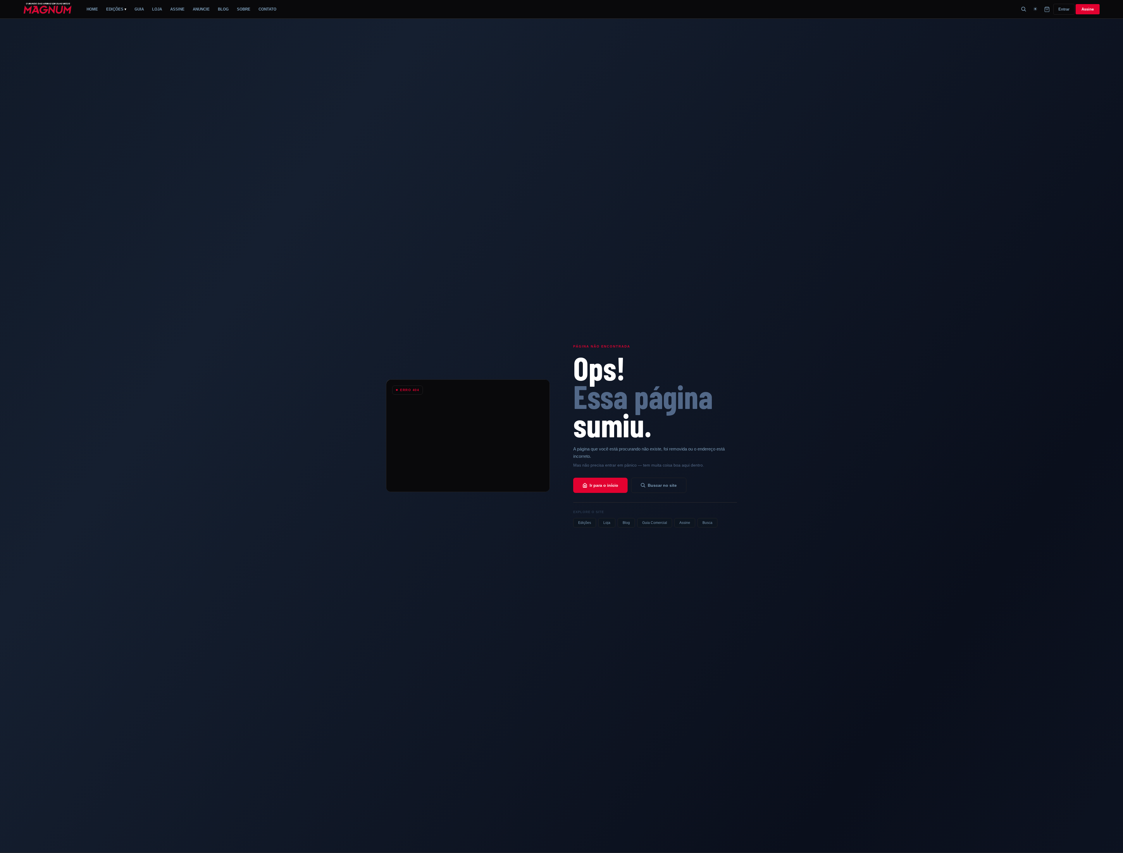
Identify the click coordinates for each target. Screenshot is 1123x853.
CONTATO (267, 9)
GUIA (139, 9)
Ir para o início (604, 485)
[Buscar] (1023, 9)
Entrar (1063, 9)
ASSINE (177, 9)
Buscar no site (662, 485)
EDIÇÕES (116, 9)
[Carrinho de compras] (1047, 9)
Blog (626, 523)
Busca (707, 523)
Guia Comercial (654, 523)
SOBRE (243, 9)
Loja (606, 523)
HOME (92, 9)
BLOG (223, 9)
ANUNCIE (201, 9)
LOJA (157, 9)
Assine (1087, 9)
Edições (584, 523)
